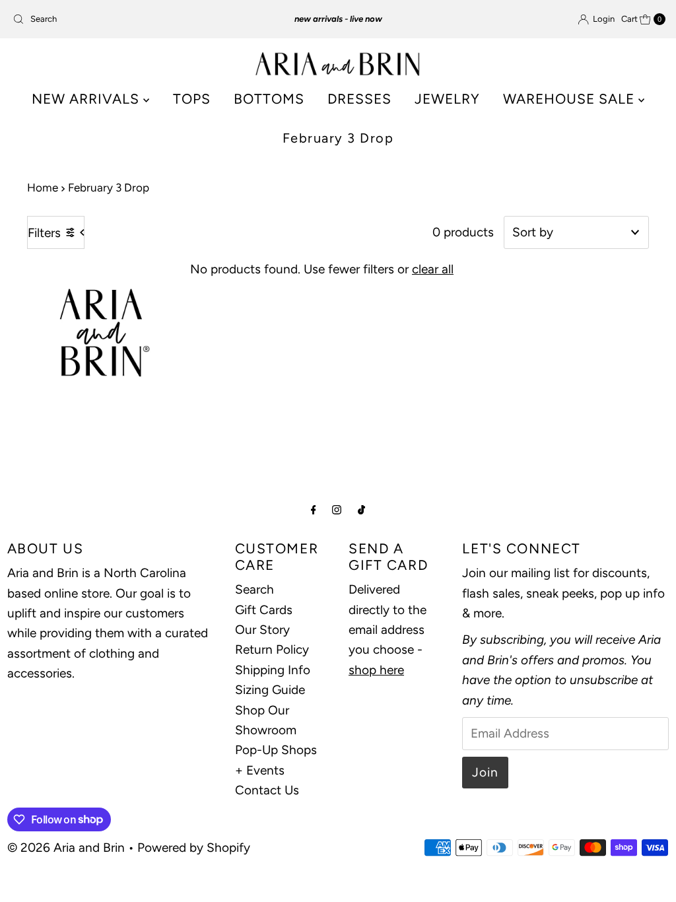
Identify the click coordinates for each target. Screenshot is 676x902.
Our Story (262, 629)
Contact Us (267, 790)
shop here (376, 669)
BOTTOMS (269, 98)
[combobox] (114, 19)
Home (42, 187)
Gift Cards (263, 609)
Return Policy (272, 649)
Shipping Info (272, 669)
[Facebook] (313, 510)
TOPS (192, 98)
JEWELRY (447, 98)
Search (254, 589)
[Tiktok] (361, 510)
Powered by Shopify (193, 847)
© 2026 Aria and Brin (66, 847)
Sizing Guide (270, 689)
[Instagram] (336, 510)
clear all (433, 269)
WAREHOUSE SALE (570, 98)
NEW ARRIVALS (87, 98)
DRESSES (359, 98)
